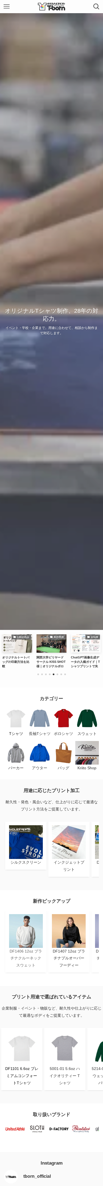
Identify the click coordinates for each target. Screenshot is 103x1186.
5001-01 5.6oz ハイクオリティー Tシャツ (64, 1075)
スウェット (87, 733)
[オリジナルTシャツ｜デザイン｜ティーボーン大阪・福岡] (52, 6)
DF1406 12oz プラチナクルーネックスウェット (26, 958)
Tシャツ (16, 733)
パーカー (16, 768)
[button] (38, 674)
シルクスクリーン (25, 862)
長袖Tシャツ (40, 733)
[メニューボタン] (6, 6)
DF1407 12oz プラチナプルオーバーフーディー (69, 958)
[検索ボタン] (96, 6)
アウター (39, 768)
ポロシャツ (63, 733)
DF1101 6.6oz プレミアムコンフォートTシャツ (21, 1075)
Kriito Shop (86, 768)
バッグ (63, 768)
